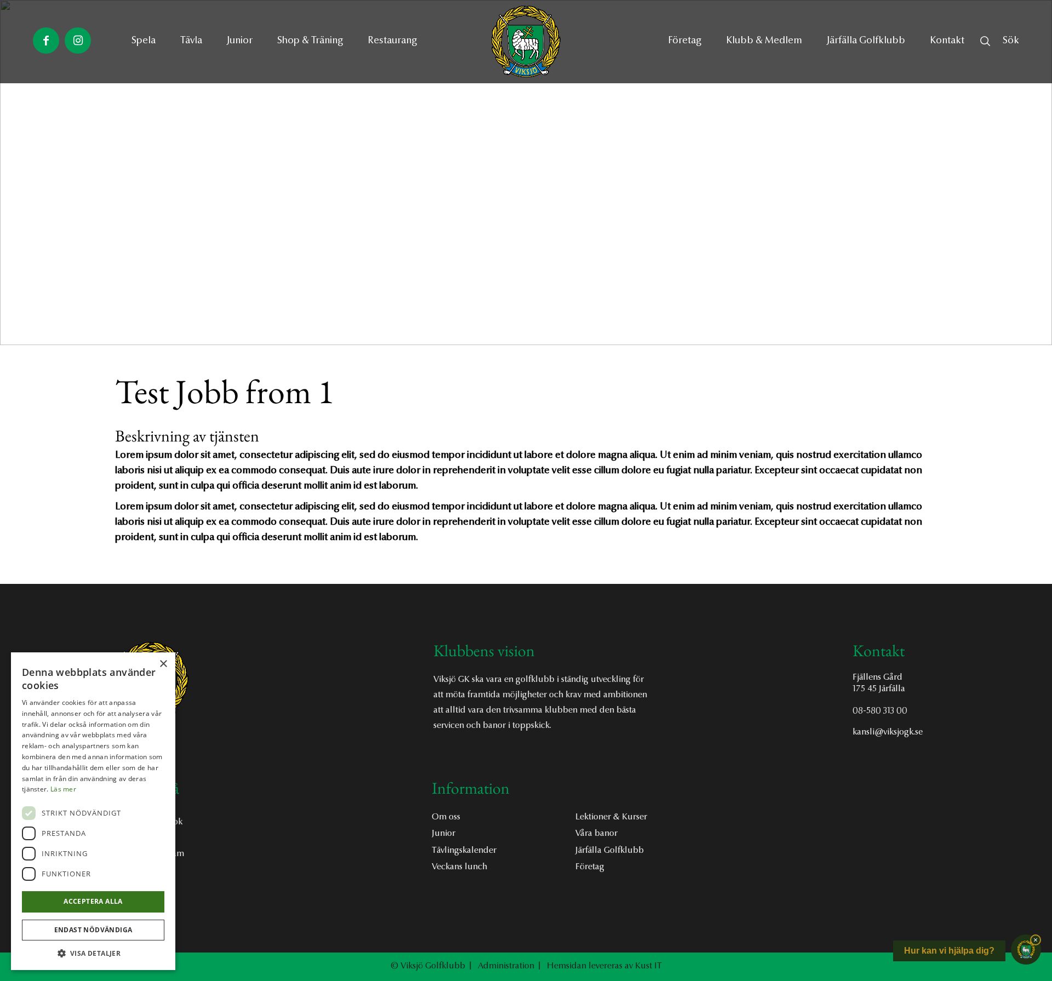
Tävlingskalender (464, 850)
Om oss (446, 817)
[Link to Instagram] (78, 40)
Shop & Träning (310, 41)
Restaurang (392, 41)
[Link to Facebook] (46, 40)
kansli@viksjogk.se (888, 732)
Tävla (191, 41)
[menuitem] (684, 41)
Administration (506, 966)
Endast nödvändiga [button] (93, 929)
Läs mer (63, 789)
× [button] (163, 664)
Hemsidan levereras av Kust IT (604, 966)
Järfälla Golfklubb (609, 850)
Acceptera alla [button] (93, 901)
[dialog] (93, 811)
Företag (589, 867)
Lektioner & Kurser (611, 817)
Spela (144, 41)
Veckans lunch (459, 867)
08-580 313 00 (880, 711)
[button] (93, 953)
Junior (240, 41)
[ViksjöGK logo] (526, 41)
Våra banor (596, 833)
